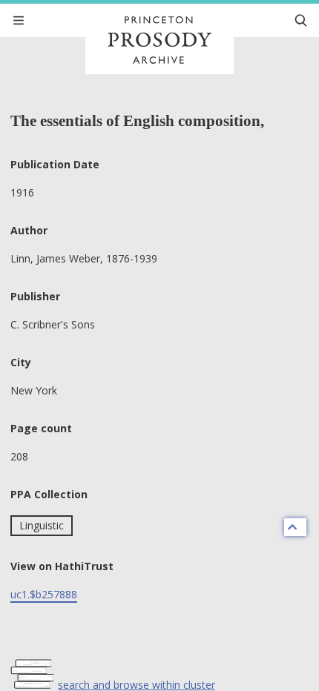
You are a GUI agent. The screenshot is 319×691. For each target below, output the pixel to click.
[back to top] (295, 527)
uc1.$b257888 (43, 594)
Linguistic (41, 525)
